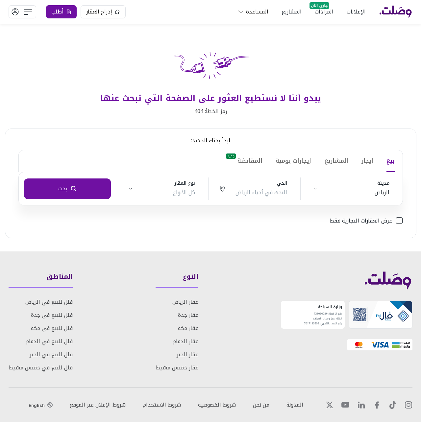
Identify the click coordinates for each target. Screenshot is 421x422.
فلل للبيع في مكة (52, 328)
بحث (62, 188)
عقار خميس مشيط (177, 368)
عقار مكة (188, 328)
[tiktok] (393, 405)
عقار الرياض (185, 302)
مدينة (383, 183)
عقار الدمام (185, 341)
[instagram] (408, 405)
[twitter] (330, 405)
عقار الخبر (187, 354)
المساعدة (257, 12)
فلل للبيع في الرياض (49, 302)
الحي (282, 183)
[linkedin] (361, 405)
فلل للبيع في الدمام (49, 341)
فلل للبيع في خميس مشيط (41, 368)
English (37, 405)
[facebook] (377, 405)
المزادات (324, 12)
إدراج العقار (99, 12)
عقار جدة (188, 315)
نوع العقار (185, 183)
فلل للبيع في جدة (52, 315)
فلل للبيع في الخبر (51, 354)
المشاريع (292, 12)
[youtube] (345, 405)
